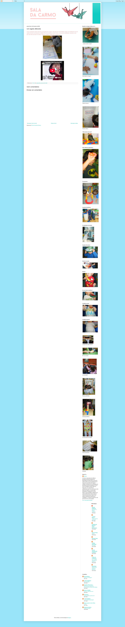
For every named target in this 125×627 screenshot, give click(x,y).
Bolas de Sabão (87, 590)
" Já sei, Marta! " (87, 598)
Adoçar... (93, 533)
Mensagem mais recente (32, 123)
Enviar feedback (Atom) (36, 125)
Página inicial (53, 123)
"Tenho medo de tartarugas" (89, 599)
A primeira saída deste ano (88, 591)
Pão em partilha (86, 581)
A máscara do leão (87, 608)
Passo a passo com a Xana (89, 603)
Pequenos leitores (87, 607)
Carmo (85, 476)
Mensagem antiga (74, 123)
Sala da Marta (87, 576)
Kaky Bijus (94, 566)
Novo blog (93, 545)
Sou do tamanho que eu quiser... (94, 551)
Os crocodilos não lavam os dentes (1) (94, 560)
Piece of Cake (95, 532)
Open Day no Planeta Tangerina (94, 510)
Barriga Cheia (95, 538)
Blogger (69, 617)
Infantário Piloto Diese (88, 585)
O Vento (85, 604)
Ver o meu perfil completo (87, 500)
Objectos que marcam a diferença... (94, 568)
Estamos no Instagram (88, 577)
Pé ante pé (86, 594)
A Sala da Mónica (87, 580)
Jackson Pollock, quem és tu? (89, 595)
